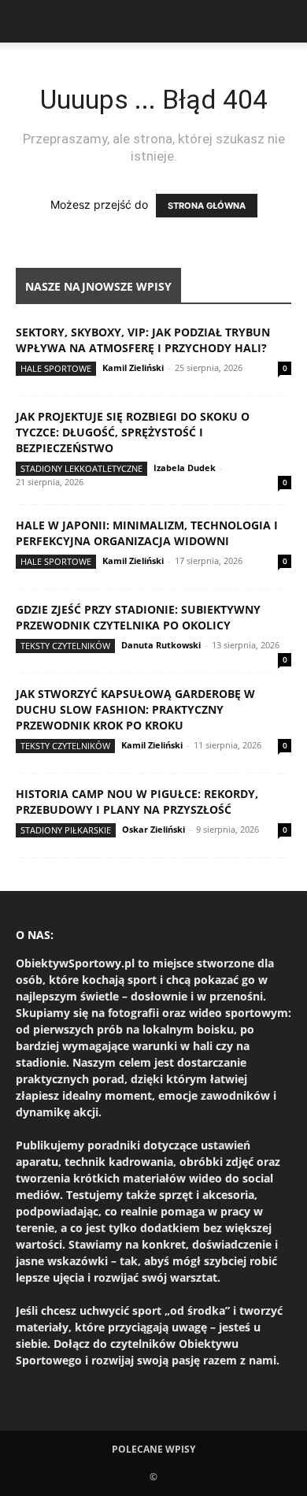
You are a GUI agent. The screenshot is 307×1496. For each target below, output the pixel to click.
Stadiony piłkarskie (65, 830)
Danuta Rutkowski (161, 645)
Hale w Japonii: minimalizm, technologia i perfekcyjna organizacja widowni (147, 533)
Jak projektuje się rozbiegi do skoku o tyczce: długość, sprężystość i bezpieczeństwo (133, 432)
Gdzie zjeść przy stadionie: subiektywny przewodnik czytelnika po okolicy (138, 617)
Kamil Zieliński (133, 367)
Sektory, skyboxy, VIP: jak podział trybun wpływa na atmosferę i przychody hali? (143, 340)
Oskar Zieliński (153, 829)
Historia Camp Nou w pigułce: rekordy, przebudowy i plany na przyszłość (137, 801)
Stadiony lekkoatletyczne (81, 468)
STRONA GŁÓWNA (207, 205)
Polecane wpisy (153, 1449)
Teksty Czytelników (65, 645)
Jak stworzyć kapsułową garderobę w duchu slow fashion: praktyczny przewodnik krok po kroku (135, 709)
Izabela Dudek (185, 467)
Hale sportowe (55, 368)
